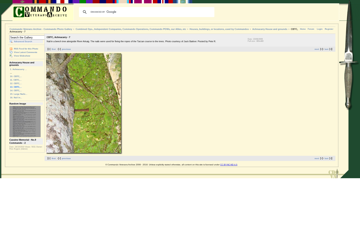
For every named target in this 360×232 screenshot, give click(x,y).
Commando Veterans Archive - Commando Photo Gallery (41, 29)
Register (329, 29)
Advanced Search (23, 41)
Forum (311, 29)
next (317, 49)
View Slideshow (22, 56)
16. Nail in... (16, 97)
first (54, 49)
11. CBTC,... (16, 80)
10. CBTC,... (16, 76)
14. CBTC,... (16, 90)
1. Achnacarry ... (18, 69)
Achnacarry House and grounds (269, 29)
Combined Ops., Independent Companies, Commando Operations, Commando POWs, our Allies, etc (131, 29)
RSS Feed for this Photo (26, 49)
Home (303, 29)
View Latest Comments (25, 52)
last (326, 49)
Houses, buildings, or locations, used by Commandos (219, 29)
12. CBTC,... (16, 83)
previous (66, 49)
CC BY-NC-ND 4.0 (228, 164)
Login (319, 29)
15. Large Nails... (18, 94)
